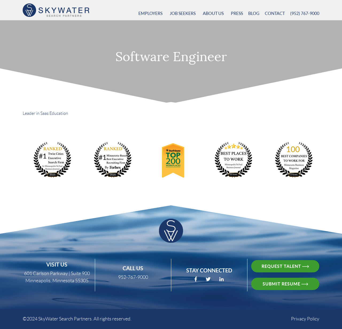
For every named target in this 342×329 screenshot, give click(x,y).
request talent (282, 266)
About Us (213, 13)
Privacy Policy (305, 319)
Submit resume (282, 283)
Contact (275, 13)
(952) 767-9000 (304, 13)
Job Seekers (183, 13)
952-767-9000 (133, 277)
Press (237, 13)
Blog (253, 13)
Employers (150, 13)
